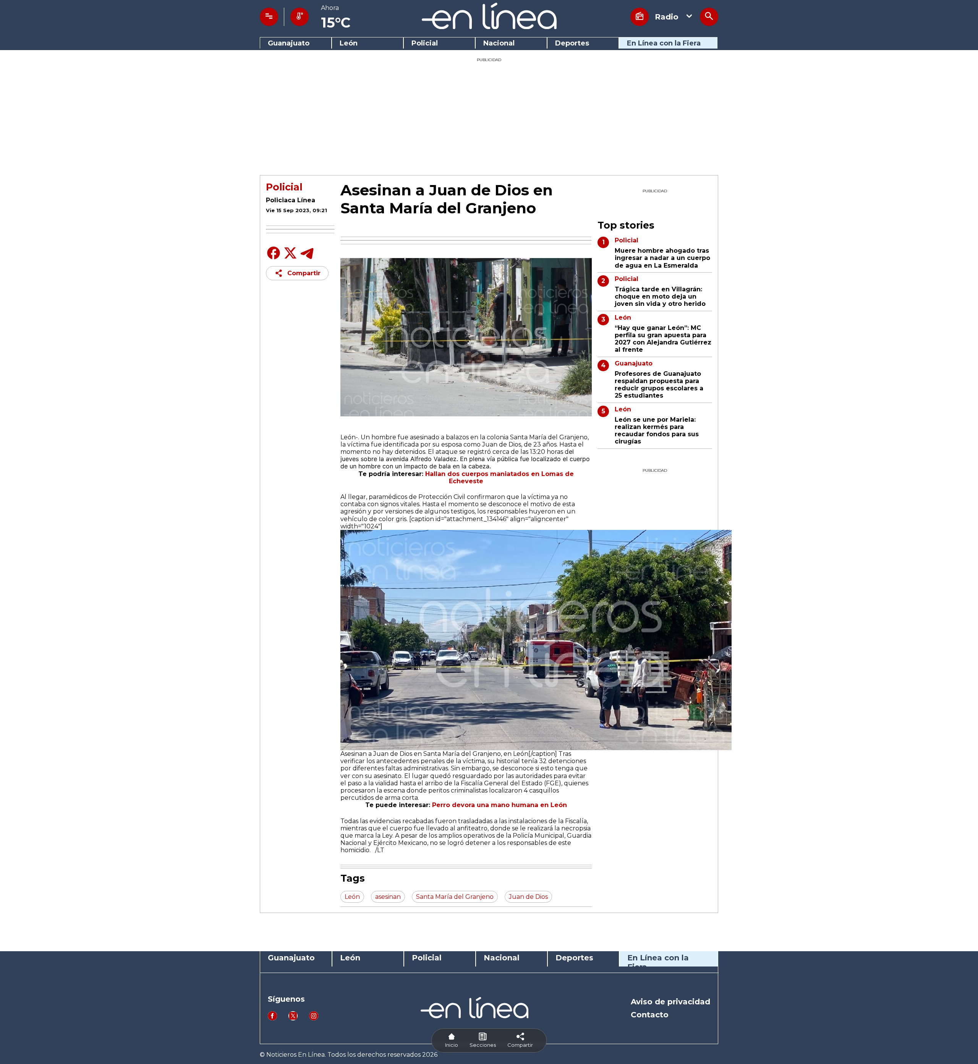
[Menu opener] (269, 17)
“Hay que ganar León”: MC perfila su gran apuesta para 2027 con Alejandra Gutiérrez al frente (663, 339)
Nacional (499, 43)
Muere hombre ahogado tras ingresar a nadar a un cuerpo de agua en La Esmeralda (662, 258)
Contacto (650, 1014)
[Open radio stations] (639, 17)
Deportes (572, 43)
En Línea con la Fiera (664, 43)
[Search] (709, 17)
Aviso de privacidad (670, 1001)
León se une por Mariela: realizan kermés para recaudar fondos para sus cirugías (657, 430)
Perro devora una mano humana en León (499, 805)
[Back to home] (489, 27)
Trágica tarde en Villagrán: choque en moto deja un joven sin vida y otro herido (660, 296)
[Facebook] (273, 258)
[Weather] (299, 17)
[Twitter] (290, 257)
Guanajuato (288, 43)
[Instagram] (313, 1018)
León (349, 43)
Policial (424, 43)
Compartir (304, 273)
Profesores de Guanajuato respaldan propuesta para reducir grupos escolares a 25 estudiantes (659, 385)
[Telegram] (307, 258)
